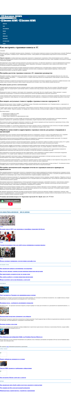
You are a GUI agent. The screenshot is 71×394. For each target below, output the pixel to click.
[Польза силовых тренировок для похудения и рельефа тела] (7, 257)
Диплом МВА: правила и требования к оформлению (16, 368)
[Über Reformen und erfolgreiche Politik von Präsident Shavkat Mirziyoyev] (4, 334)
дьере (7, 346)
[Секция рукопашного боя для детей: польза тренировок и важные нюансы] (7, 241)
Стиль (4, 33)
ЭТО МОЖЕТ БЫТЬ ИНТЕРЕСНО (9, 212)
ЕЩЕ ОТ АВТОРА (25, 212)
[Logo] (9, 21)
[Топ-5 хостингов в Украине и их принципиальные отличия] (4, 292)
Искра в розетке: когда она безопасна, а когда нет (15, 279)
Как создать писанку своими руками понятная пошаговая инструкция (21, 271)
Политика (5, 38)
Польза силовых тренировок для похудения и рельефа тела (18, 261)
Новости (5, 23)
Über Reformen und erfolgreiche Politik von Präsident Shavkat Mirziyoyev (21, 337)
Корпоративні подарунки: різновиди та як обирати (15, 316)
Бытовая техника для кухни (8, 324)
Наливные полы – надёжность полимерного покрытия (16, 303)
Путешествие (6, 41)
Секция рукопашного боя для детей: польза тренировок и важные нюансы (22, 245)
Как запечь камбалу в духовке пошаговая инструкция (16, 277)
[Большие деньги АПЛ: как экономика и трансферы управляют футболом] (7, 225)
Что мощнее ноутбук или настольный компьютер (15, 388)
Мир (4, 26)
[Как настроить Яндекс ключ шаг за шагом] (3, 374)
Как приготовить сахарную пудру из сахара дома (15, 274)
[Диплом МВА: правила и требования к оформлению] (3, 365)
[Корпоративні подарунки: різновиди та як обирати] (4, 313)
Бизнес (4, 31)
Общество (5, 36)
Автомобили (6, 28)
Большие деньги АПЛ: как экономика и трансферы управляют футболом (22, 229)
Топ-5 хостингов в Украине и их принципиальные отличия (18, 295)
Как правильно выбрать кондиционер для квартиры (16, 268)
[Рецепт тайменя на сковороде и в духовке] (3, 356)
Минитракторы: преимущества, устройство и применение (17, 390)
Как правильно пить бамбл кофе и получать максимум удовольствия (21, 385)
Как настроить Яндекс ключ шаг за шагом (13, 377)
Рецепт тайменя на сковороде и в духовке (12, 359)
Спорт (4, 43)
